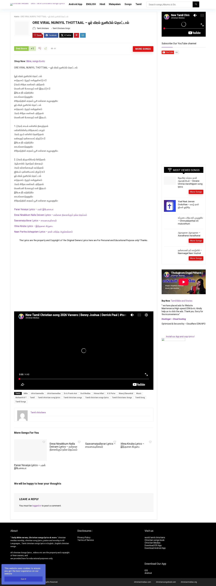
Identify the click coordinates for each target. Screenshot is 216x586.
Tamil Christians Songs (61, 28)
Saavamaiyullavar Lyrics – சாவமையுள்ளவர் (35, 220)
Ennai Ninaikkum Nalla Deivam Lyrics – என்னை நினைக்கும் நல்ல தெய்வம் (50, 215)
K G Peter (111, 393)
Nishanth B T (21, 398)
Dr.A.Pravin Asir (70, 393)
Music (138, 393)
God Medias (85, 393)
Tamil (138, 4)
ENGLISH (91, 4)
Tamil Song (140, 398)
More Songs (143, 49)
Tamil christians (42, 28)
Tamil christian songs (72, 398)
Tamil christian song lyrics (49, 398)
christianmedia (37, 393)
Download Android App (155, 548)
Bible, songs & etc (36, 61)
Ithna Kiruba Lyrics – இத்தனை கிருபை (33, 226)
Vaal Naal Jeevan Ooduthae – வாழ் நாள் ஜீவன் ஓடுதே (188, 204)
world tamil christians (155, 537)
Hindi (102, 4)
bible (26, 393)
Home (16, 17)
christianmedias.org (189, 582)
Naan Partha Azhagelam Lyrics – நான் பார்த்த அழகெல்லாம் (43, 231)
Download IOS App (153, 545)
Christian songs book (154, 540)
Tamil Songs (20, 402)
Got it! (23, 579)
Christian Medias (153, 543)
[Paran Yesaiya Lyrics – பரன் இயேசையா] (30, 441)
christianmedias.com (142, 582)
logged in (36, 505)
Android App (75, 4)
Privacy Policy (83, 537)
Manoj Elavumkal (126, 393)
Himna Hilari (99, 393)
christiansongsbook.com (166, 582)
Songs (128, 4)
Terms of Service (85, 540)
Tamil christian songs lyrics (97, 398)
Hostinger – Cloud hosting (174, 319)
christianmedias (54, 393)
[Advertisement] (83, 276)
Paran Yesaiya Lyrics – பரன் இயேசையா (33, 209)
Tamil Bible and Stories (182, 301)
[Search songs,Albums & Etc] (196, 4)
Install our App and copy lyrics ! (178, 336)
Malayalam (115, 4)
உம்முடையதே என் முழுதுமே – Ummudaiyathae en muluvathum (190, 221)
